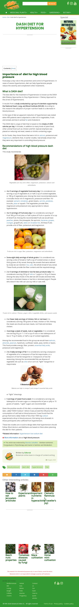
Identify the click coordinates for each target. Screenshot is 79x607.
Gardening (54, 12)
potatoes (49, 201)
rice (27, 265)
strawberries (35, 223)
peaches (10, 220)
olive (25, 362)
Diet (8, 17)
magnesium (7, 138)
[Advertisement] (30, 49)
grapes (51, 220)
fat (26, 120)
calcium (42, 135)
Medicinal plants (18, 12)
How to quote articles (34, 595)
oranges (10, 223)
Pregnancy (22, 596)
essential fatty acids (42, 345)
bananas (44, 220)
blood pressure (13, 467)
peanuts (13, 343)
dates (26, 223)
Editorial (27, 453)
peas (15, 203)
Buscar (52, 4)
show (13, 68)
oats (31, 265)
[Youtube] (58, 584)
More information (11, 437)
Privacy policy (58, 604)
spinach (17, 201)
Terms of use (48, 604)
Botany (66, 12)
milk (31, 274)
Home (4, 17)
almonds (5, 343)
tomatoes (24, 201)
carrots (42, 201)
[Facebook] (55, 584)
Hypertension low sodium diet (31, 433)
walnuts (52, 340)
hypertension (37, 467)
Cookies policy (68, 604)
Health (33, 12)
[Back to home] (6, 12)
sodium (45, 416)
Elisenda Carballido (31, 443)
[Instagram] (61, 584)
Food (43, 12)
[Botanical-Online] (11, 5)
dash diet (25, 467)
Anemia (21, 593)
